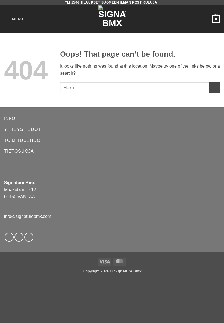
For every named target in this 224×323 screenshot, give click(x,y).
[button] (13, 19)
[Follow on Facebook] (9, 237)
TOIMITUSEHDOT (23, 140)
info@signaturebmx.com (27, 216)
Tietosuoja (19, 151)
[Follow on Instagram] (18, 237)
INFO (9, 118)
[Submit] (214, 87)
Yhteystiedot (22, 129)
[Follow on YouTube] (28, 237)
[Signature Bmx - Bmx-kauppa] (112, 19)
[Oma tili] (201, 19)
